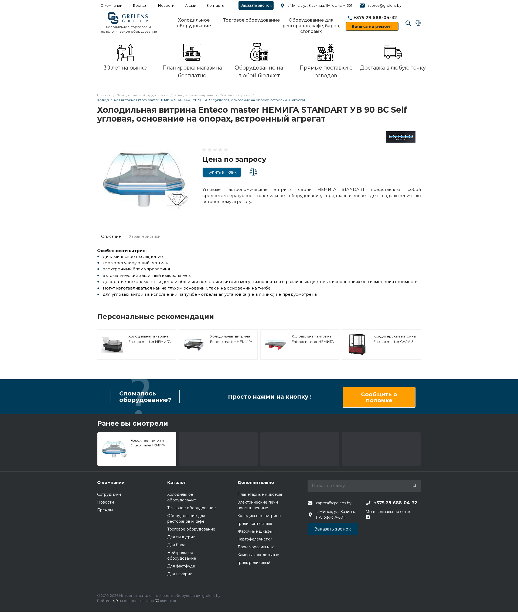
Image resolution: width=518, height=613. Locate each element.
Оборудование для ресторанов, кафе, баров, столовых (311, 26)
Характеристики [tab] (145, 236)
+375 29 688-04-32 (375, 17)
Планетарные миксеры (259, 494)
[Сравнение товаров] (418, 23)
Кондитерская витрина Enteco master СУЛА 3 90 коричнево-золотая (394, 341)
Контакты (215, 5)
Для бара (176, 544)
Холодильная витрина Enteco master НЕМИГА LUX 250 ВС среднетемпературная (231, 344)
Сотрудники (109, 494)
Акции (190, 5)
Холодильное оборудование (194, 23)
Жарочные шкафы (254, 531)
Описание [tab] (111, 236)
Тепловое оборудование (191, 507)
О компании (111, 5)
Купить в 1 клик (222, 172)
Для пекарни (179, 573)
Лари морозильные (256, 547)
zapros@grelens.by (384, 5)
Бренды (140, 5)
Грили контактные (254, 523)
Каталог (176, 482)
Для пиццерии (181, 537)
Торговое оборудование (251, 20)
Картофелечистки (254, 539)
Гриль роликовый (253, 562)
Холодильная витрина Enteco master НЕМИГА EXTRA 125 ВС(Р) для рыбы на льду (313, 344)
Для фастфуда (181, 566)
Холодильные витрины (259, 515)
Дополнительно (255, 482)
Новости (166, 5)
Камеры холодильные (258, 554)
